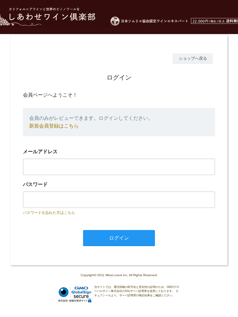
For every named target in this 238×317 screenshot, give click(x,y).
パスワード (35, 184)
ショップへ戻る (193, 58)
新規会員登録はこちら (54, 125)
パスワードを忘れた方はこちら (49, 213)
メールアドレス (40, 151)
